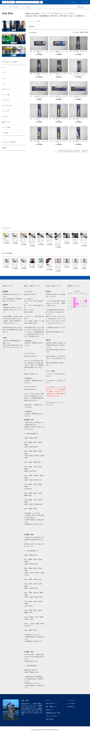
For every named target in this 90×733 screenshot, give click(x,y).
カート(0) (84, 2)
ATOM (51, 719)
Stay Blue (7, 13)
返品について (49, 709)
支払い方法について (51, 703)
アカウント (74, 2)
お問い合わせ (81, 6)
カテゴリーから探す (13, 6)
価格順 (82, 32)
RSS (47, 719)
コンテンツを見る (26, 6)
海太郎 (38, 21)
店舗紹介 (4, 147)
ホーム (4, 6)
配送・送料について (51, 706)
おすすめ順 (76, 32)
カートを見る (71, 703)
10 (83, 151)
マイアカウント (71, 700)
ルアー (34, 21)
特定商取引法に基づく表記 (53, 713)
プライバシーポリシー (52, 716)
